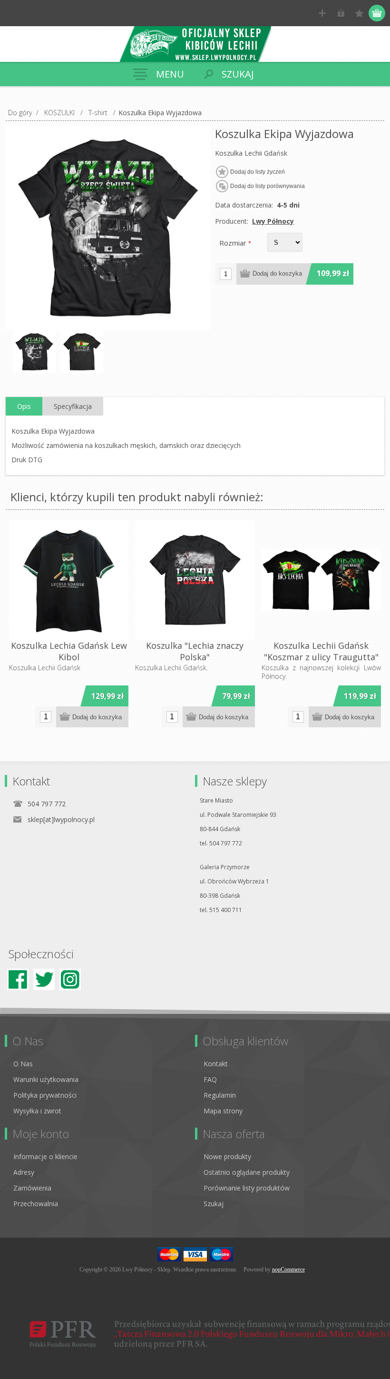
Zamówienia (32, 1187)
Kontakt (216, 1063)
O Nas (23, 1063)
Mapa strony (223, 1110)
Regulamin (220, 1095)
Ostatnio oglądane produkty (247, 1172)
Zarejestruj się (322, 13)
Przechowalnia (35, 1203)
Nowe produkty (227, 1156)
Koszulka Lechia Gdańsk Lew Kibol (69, 651)
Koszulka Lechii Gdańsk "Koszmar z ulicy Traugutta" (321, 651)
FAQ (210, 1079)
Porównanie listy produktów (247, 1187)
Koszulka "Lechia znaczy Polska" (195, 651)
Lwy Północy (273, 221)
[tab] (24, 406)
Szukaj (214, 1203)
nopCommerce (288, 1269)
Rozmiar (233, 243)
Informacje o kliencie (45, 1156)
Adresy (23, 1172)
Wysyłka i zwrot (37, 1110)
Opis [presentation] (24, 406)
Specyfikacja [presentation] (73, 406)
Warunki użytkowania (45, 1079)
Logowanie (340, 13)
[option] (34, 351)
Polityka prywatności (45, 1095)
